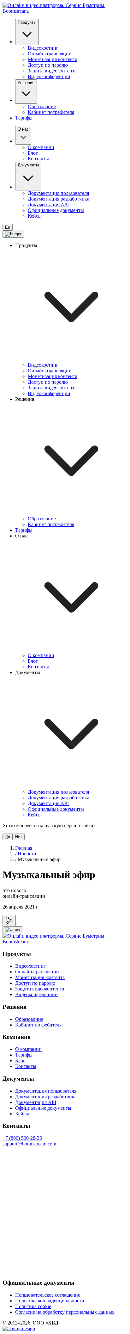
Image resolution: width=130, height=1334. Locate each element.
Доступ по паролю (48, 65)
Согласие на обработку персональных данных (65, 1312)
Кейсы (35, 216)
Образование (42, 106)
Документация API (48, 204)
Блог (33, 153)
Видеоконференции (49, 76)
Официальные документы (56, 210)
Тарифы (23, 118)
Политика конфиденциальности (49, 1300)
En (7, 227)
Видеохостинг (43, 48)
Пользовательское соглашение (47, 1295)
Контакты (38, 158)
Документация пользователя (58, 193)
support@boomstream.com (29, 1143)
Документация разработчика (58, 199)
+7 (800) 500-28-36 (22, 1138)
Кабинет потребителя (51, 112)
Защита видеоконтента (52, 70)
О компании (41, 147)
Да (7, 837)
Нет (18, 837)
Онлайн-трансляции (50, 53)
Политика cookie (33, 1306)
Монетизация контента (52, 59)
